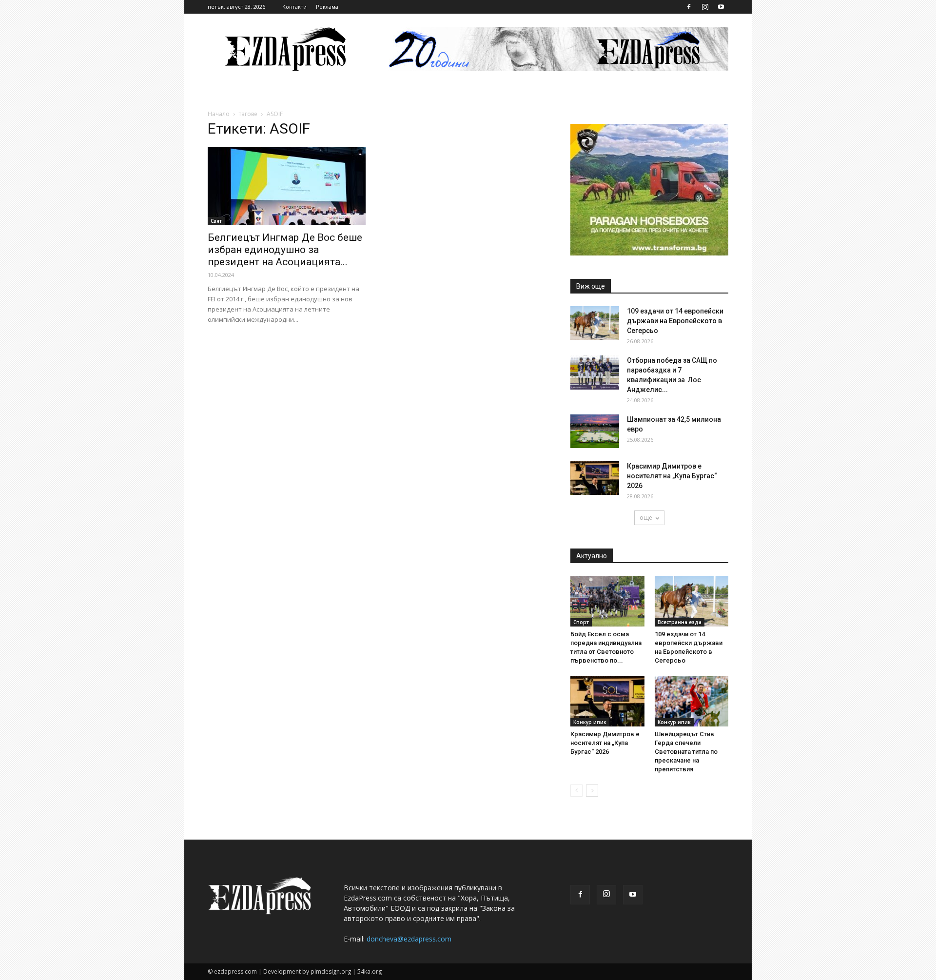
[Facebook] (689, 7)
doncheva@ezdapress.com (409, 938)
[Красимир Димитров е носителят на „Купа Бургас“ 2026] (594, 478)
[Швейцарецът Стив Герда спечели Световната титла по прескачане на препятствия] (692, 701)
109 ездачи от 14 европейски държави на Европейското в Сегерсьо (675, 320)
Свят (216, 220)
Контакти (294, 6)
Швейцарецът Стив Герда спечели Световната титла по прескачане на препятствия (686, 751)
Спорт (581, 622)
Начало (219, 114)
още (646, 517)
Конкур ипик (589, 722)
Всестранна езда (680, 622)
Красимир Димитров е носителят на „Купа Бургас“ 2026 (672, 476)
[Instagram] (705, 7)
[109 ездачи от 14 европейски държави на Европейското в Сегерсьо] (594, 323)
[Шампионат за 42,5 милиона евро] (594, 431)
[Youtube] (721, 7)
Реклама (327, 6)
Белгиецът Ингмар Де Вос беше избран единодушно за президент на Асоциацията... (285, 250)
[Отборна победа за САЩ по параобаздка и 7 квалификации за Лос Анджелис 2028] (594, 372)
